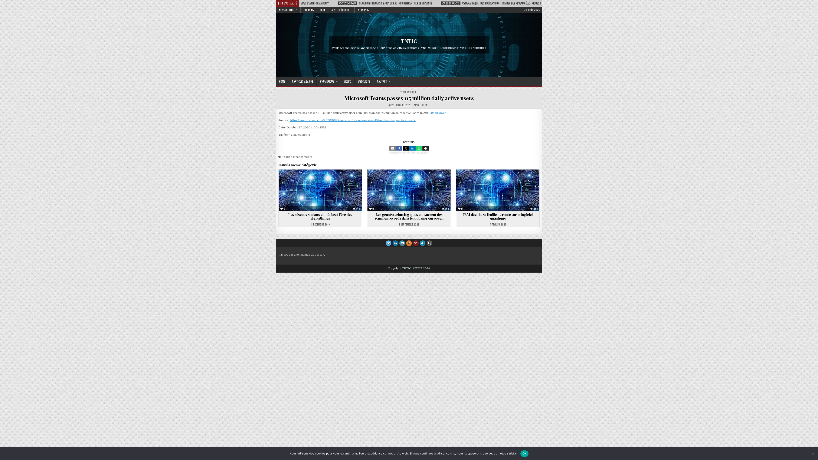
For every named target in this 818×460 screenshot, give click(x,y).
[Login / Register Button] (422, 243)
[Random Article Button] (416, 243)
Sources (309, 10)
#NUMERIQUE (327, 81)
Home (282, 81)
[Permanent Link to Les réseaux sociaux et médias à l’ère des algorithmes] (320, 190)
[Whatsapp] (419, 148)
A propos (363, 10)
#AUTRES (382, 81)
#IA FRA (311, 180)
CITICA (320, 254)
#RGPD (347, 81)
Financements (302, 156)
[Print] (425, 148)
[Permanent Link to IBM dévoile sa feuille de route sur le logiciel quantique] (497, 190)
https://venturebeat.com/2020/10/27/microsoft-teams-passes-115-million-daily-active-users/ (353, 120)
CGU (322, 10)
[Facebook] (399, 148)
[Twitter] (406, 148)
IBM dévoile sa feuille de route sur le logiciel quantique (498, 216)
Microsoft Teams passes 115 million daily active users (409, 98)
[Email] (392, 148)
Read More (438, 113)
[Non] (813, 453)
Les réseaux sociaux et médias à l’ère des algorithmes (320, 216)
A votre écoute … (341, 10)
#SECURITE (364, 81)
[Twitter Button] (388, 243)
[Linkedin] (412, 148)
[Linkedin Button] (395, 243)
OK (525, 453)
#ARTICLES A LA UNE (302, 81)
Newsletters (286, 10)
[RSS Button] (409, 243)
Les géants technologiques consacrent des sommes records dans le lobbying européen (408, 216)
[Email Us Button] (402, 243)
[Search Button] (429, 243)
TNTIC (409, 40)
